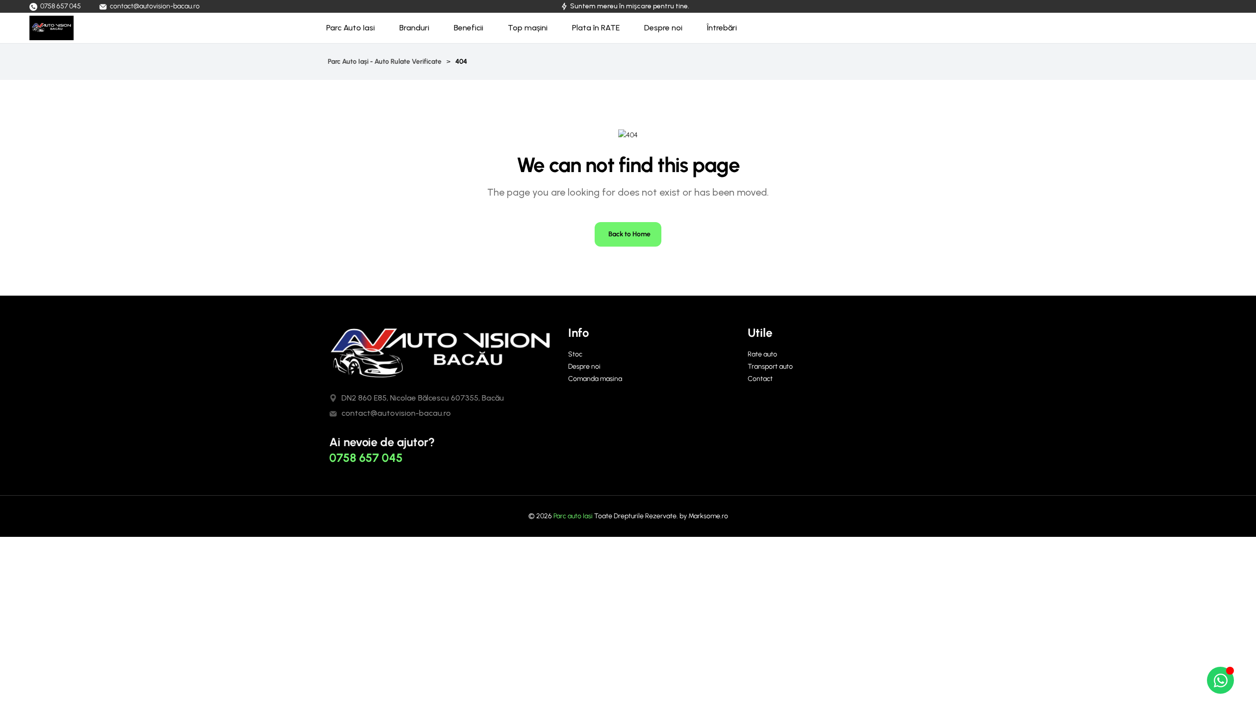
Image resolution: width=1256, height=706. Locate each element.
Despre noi (663, 27)
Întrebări (722, 27)
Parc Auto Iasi (350, 27)
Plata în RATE (596, 27)
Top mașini (528, 27)
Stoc (575, 354)
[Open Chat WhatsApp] (1220, 680)
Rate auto (762, 354)
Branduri (414, 27)
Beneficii (468, 27)
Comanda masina (595, 379)
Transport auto (770, 366)
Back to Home (629, 234)
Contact (760, 379)
